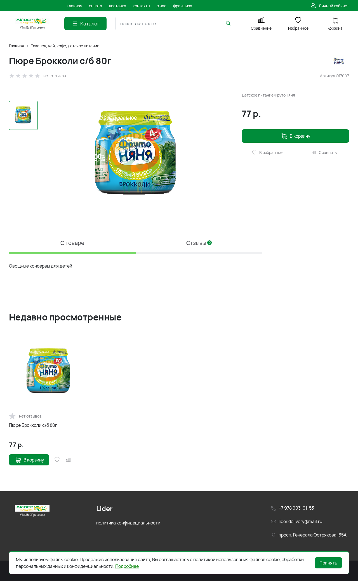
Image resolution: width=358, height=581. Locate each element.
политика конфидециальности (128, 523)
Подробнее (127, 566)
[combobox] (177, 23)
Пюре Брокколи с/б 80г (33, 425)
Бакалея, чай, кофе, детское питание (65, 45)
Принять (328, 563)
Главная (16, 45)
